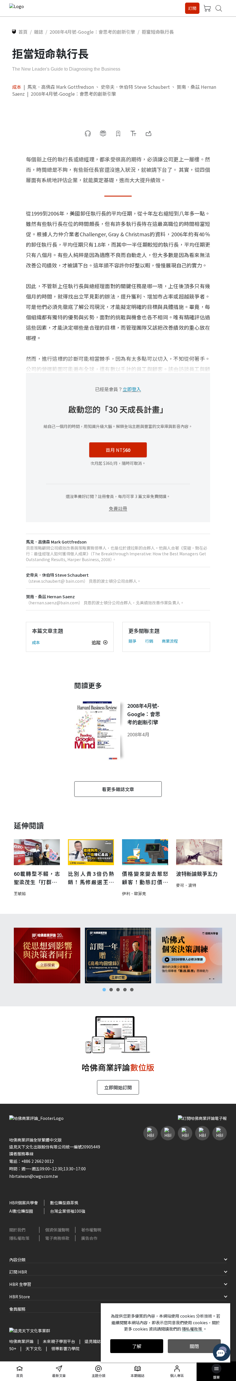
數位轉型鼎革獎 (64, 1202)
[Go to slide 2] (111, 989)
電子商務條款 (57, 1238)
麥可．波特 (186, 885)
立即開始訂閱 (118, 1087)
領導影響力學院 (65, 1348)
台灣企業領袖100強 (67, 1211)
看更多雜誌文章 (118, 789)
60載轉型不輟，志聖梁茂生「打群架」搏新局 (37, 878)
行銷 (149, 641)
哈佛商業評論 (21, 1341)
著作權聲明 (91, 1230)
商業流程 (170, 641)
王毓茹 (20, 893)
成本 (16, 86)
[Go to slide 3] (118, 989)
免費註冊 (118, 508)
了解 (136, 1346)
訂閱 (192, 8)
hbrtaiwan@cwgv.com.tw (33, 1176)
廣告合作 (89, 1238)
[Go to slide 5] (132, 989)
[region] (118, 955)
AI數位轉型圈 (21, 1211)
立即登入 (132, 389)
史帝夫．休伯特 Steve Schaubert (135, 86)
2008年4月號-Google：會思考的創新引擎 (73, 93)
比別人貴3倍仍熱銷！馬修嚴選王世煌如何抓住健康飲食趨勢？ (91, 878)
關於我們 (17, 1230)
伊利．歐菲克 (134, 893)
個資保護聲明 (57, 1230)
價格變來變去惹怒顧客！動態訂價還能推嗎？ (145, 878)
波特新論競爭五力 (197, 873)
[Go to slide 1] (104, 989)
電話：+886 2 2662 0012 (31, 1161)
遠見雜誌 (93, 1341)
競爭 (132, 641)
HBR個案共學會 (23, 1202)
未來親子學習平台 (59, 1341)
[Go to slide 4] (125, 989)
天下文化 (34, 1348)
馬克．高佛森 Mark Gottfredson (60, 86)
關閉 (194, 1346)
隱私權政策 (19, 1238)
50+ (12, 1348)
